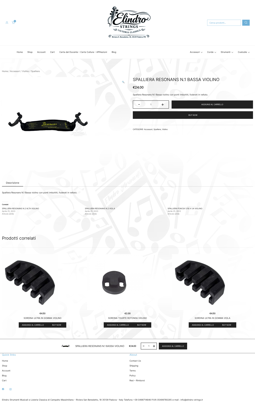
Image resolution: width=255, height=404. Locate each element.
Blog (114, 52)
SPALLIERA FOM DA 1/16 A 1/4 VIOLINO (185, 208)
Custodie (242, 52)
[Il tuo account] (6, 22)
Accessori (195, 52)
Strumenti (225, 52)
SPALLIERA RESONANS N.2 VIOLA (100, 208)
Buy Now (192, 115)
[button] (123, 82)
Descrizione (12, 182)
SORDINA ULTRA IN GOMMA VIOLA (212, 318)
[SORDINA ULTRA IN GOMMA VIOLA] (212, 282)
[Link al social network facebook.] (3, 388)
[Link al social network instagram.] (10, 388)
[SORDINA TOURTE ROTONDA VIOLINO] (127, 282)
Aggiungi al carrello (212, 104)
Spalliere (35, 71)
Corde (210, 52)
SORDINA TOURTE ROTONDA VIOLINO (127, 318)
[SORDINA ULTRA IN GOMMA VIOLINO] (42, 282)
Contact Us (135, 360)
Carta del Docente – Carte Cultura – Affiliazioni (83, 52)
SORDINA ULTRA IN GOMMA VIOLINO (42, 318)
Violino (25, 71)
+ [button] (162, 104)
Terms (132, 370)
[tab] (12, 183)
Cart (52, 52)
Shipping (133, 365)
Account (41, 52)
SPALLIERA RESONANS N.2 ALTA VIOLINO (20, 208)
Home (20, 52)
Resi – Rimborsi (137, 380)
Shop (30, 52)
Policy (132, 375)
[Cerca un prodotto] (246, 23)
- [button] (139, 104)
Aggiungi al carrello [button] (33, 325)
